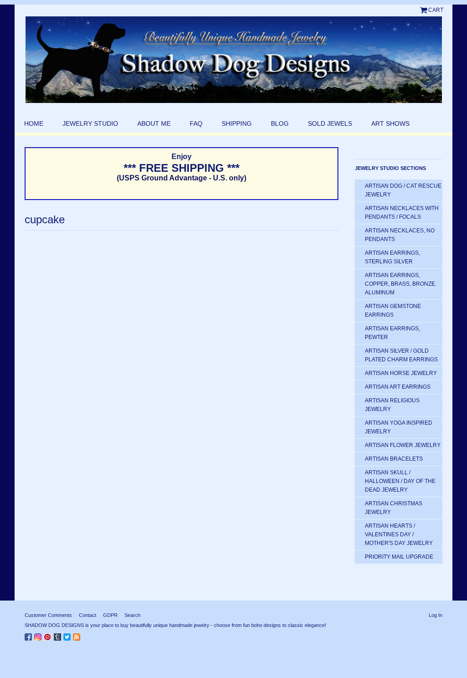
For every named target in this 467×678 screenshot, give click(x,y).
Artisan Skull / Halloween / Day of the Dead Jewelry (400, 481)
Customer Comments (48, 615)
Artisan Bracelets (394, 459)
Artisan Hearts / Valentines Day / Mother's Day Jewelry (399, 534)
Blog (280, 123)
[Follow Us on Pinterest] (49, 635)
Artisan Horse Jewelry (401, 373)
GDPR (110, 615)
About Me (154, 123)
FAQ (196, 123)
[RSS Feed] (78, 635)
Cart (435, 10)
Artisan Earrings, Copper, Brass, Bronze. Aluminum (400, 284)
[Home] (233, 59)
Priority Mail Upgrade (399, 557)
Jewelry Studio (90, 123)
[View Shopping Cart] (424, 10)
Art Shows (390, 123)
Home (33, 123)
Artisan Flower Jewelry (403, 445)
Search (132, 615)
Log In (435, 615)
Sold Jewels (330, 123)
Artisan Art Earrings (398, 387)
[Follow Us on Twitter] (68, 635)
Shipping (237, 123)
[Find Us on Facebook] (29, 635)
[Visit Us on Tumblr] (58, 635)
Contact (87, 615)
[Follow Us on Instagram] (39, 635)
